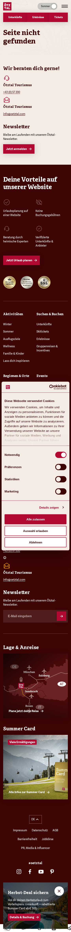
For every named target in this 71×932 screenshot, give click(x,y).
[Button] (61, 616)
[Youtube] (41, 871)
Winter (7, 324)
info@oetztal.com (14, 114)
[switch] (60, 467)
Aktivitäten (13, 314)
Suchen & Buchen (50, 314)
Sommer (8, 331)
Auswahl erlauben (35, 530)
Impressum (20, 830)
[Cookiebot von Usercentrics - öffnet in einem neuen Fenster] (50, 387)
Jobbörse (47, 839)
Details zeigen (49, 507)
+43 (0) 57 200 (11, 92)
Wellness (9, 346)
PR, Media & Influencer (35, 848)
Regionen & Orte (16, 376)
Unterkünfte (44, 324)
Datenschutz (40, 830)
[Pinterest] (52, 871)
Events (42, 376)
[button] (35, 819)
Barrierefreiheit (27, 839)
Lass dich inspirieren (16, 361)
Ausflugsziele (11, 339)
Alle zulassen (35, 519)
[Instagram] (18, 871)
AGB (55, 830)
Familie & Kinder (13, 353)
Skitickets (42, 331)
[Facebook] (30, 871)
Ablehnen (35, 542)
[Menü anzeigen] (64, 6)
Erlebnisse (43, 339)
